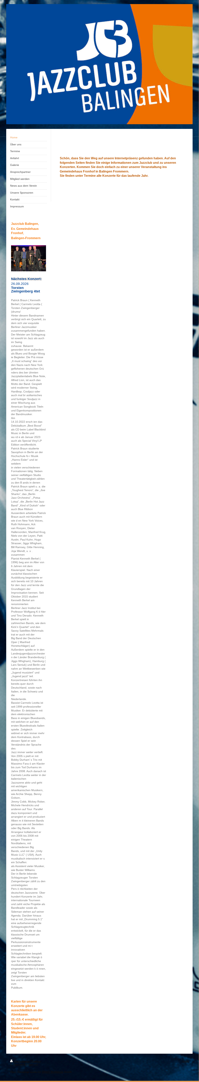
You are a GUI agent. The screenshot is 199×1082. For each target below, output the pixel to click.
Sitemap (36, 1061)
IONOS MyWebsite (52, 1072)
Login (186, 1061)
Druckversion (22, 1061)
